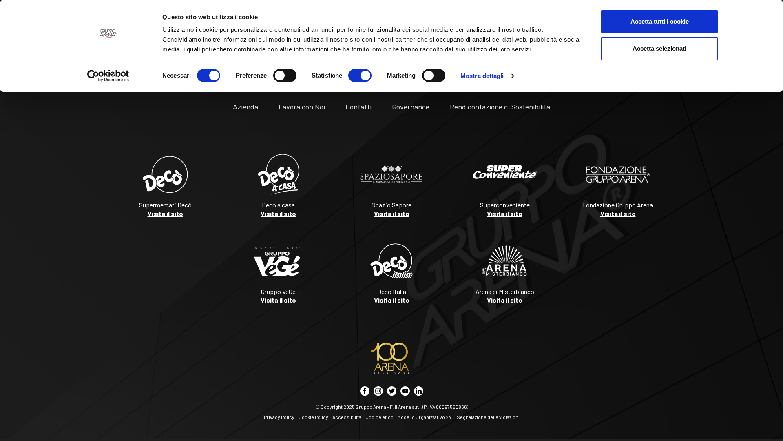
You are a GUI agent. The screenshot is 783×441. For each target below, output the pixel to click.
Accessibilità (346, 417)
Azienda (245, 106)
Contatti (358, 106)
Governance (410, 106)
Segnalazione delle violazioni (488, 417)
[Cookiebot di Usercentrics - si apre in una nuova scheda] (108, 76)
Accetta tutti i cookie (659, 21)
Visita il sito (165, 213)
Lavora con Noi (302, 106)
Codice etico (379, 417)
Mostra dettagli (482, 75)
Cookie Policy (313, 417)
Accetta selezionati (659, 48)
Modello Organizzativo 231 (425, 417)
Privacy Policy (279, 417)
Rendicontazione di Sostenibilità (500, 106)
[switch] (284, 75)
